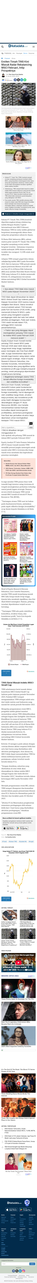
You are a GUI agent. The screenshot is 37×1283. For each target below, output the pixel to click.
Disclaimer (31, 1277)
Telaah (21, 1233)
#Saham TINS (13, 841)
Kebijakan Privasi (22, 1277)
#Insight (31, 841)
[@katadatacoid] (23, 1270)
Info (2, 1242)
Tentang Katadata (12, 1275)
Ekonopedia (32, 1215)
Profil (30, 1220)
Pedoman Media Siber (10, 1277)
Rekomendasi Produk (8, 516)
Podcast (31, 1238)
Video (30, 1229)
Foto (30, 1236)
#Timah (4, 841)
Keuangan (19, 53)
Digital (21, 1215)
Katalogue (31, 1234)
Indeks (3, 1244)
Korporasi (31, 53)
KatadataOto (4, 1255)
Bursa (25, 53)
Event (2, 1253)
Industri (3, 1219)
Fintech (22, 1220)
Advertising (22, 1275)
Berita (2, 1215)
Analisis (13, 1234)
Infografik (13, 1233)
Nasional (3, 1217)
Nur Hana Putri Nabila (16, 74)
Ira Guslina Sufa (10, 837)
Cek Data (13, 1236)
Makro (13, 53)
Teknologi (22, 1226)
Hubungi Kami (19, 1278)
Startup (22, 1222)
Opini (21, 1234)
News (30, 1231)
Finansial (7, 58)
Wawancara (23, 1236)
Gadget (22, 1224)
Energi (3, 1222)
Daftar (32, 1264)
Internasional (4, 1220)
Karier (27, 1275)
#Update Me (23, 841)
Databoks (4, 1251)
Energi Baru (4, 1233)
